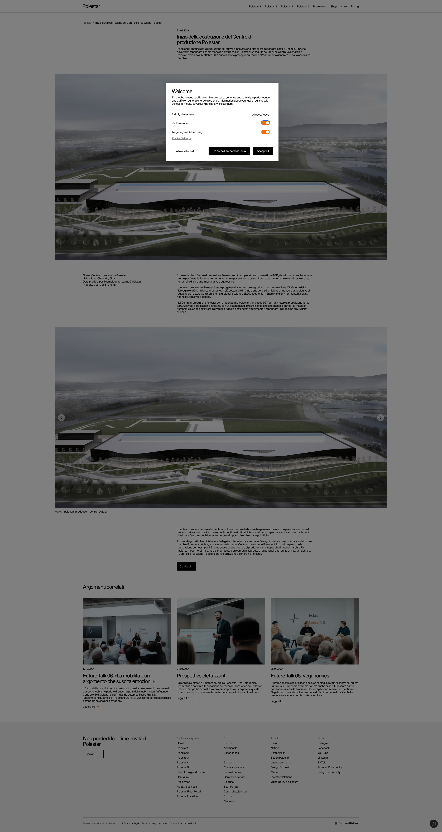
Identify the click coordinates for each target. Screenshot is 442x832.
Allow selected (185, 151)
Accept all (263, 151)
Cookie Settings (181, 138)
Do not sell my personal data (229, 151)
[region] (222, 122)
